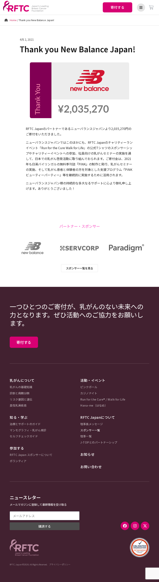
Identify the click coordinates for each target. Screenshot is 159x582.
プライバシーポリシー (59, 564)
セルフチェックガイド (24, 436)
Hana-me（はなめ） (93, 405)
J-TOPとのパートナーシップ (98, 442)
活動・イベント (92, 380)
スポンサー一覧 (90, 430)
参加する (17, 448)
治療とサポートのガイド (25, 424)
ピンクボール (88, 387)
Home (13, 20)
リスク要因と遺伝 (21, 399)
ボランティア (18, 461)
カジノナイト (88, 393)
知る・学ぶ (19, 417)
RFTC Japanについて (97, 417)
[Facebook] (125, 526)
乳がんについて (22, 380)
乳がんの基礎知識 (21, 387)
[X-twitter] (145, 526)
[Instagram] (135, 526)
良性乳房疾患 (18, 405)
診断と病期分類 (19, 393)
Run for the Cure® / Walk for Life (102, 399)
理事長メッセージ (91, 424)
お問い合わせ (91, 466)
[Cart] (151, 7)
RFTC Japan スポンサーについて (31, 455)
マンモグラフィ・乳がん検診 (28, 430)
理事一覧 (86, 436)
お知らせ (87, 454)
